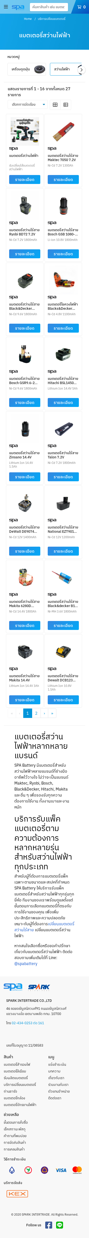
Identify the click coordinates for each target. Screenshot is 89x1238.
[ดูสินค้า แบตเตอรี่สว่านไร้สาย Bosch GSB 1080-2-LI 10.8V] (63, 205)
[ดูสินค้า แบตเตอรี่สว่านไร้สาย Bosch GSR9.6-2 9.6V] (25, 353)
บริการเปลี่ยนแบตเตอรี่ (20, 1084)
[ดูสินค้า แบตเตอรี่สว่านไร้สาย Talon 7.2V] (63, 428)
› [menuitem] (44, 713)
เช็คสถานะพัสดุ (14, 1129)
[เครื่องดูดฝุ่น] (26, 74)
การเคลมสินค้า (14, 1149)
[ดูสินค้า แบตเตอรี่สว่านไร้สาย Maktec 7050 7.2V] (63, 130)
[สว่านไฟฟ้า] (68, 74)
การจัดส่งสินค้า (15, 1142)
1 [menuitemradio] (27, 713)
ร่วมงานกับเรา (58, 1084)
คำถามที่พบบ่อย (15, 1136)
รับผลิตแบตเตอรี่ (16, 1078)
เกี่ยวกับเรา (56, 1078)
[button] (82, 70)
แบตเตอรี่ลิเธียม (15, 1071)
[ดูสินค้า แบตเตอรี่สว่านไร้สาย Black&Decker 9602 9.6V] (25, 279)
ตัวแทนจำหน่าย (59, 1091)
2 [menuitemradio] (36, 713)
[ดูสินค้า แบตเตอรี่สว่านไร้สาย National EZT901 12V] (63, 502)
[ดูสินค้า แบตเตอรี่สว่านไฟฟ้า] (25, 130)
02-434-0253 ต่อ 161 (27, 1023)
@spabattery (25, 963)
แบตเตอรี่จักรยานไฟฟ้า (20, 1105)
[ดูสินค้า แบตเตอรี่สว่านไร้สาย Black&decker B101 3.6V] (63, 576)
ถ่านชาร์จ (10, 1091)
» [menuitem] (52, 713)
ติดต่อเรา (54, 1098)
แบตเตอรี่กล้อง (14, 1098)
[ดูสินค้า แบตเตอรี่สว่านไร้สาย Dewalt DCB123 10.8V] (63, 651)
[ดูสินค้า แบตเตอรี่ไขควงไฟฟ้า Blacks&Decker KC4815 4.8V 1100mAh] (63, 279)
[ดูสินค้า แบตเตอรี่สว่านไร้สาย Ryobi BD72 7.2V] (25, 205)
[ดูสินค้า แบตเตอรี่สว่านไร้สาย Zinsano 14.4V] (25, 428)
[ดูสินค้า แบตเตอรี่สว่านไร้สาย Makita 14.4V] (25, 651)
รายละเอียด (24, 179)
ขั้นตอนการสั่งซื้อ (16, 1122)
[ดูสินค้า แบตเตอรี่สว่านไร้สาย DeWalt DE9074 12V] (25, 502)
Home (28, 19)
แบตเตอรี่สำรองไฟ (17, 1064)
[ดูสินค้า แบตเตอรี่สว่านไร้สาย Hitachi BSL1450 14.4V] (63, 353)
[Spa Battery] (17, 7)
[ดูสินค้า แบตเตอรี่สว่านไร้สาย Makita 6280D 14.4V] (25, 576)
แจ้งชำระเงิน (57, 1064)
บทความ (54, 1071)
